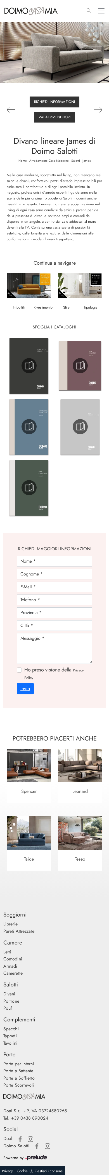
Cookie (22, 1171)
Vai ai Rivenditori (55, 117)
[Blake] (98, 109)
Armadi (10, 966)
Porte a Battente (18, 1071)
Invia (25, 688)
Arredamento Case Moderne (49, 160)
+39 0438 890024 (29, 1118)
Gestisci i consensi (49, 1171)
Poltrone (11, 1001)
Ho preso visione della (54, 673)
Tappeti (10, 1036)
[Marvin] (12, 109)
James (86, 160)
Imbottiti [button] (19, 307)
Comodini (12, 959)
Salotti (75, 160)
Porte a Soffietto (19, 1078)
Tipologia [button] (90, 307)
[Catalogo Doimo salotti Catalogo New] (80, 426)
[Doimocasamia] (54, 1096)
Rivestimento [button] (43, 307)
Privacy (7, 1171)
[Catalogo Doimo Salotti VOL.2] (80, 365)
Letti (7, 952)
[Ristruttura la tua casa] (80, 285)
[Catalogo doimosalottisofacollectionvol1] (29, 487)
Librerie (10, 924)
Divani (9, 994)
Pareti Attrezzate (18, 931)
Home (22, 160)
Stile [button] (66, 307)
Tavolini (10, 1043)
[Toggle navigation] (101, 11)
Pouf (7, 1008)
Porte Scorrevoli (18, 1085)
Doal (7, 1138)
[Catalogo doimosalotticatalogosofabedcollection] (29, 365)
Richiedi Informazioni (54, 101)
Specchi (11, 1029)
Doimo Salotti (16, 1146)
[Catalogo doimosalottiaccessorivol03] (29, 426)
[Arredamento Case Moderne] (29, 285)
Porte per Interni (18, 1064)
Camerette (13, 973)
